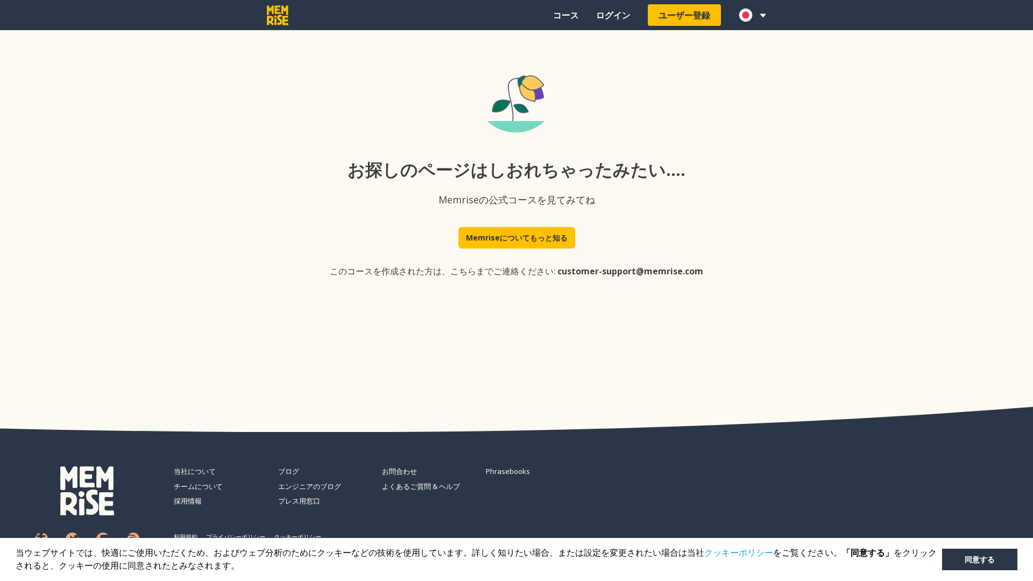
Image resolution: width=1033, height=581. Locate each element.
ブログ (288, 471)
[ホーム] (277, 15)
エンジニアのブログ (309, 486)
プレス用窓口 (299, 501)
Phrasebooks (508, 471)
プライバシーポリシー (235, 537)
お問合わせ (399, 471)
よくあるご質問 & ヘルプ (421, 486)
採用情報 (188, 501)
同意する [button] (980, 559)
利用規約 (185, 537)
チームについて (198, 486)
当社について (195, 471)
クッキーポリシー (738, 552)
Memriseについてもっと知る (517, 237)
